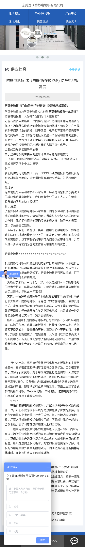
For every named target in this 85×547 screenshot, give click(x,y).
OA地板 (43, 111)
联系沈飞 (70, 21)
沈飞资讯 (14, 21)
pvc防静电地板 (28, 111)
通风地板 (14, 13)
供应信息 (42, 21)
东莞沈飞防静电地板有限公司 (42, 5)
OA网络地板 (42, 13)
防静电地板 (12, 105)
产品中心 (70, 13)
